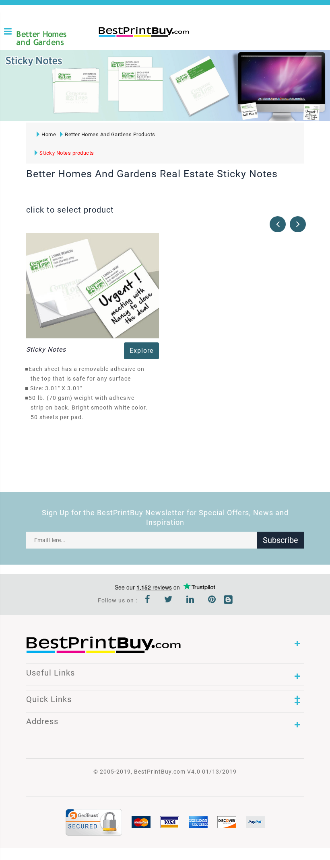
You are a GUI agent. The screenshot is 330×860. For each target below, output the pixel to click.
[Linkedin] (190, 600)
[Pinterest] (212, 600)
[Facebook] (148, 600)
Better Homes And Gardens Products (110, 134)
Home (48, 134)
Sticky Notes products (66, 153)
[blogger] (228, 600)
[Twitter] (168, 600)
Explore (141, 350)
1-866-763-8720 (101, 45)
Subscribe (280, 540)
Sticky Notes (46, 349)
